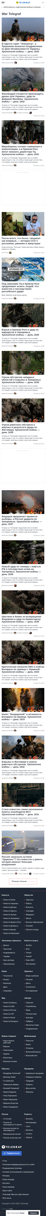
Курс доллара (8, 960)
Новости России (9, 1010)
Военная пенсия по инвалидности (11, 1129)
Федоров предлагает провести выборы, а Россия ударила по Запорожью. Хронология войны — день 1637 (22, 520)
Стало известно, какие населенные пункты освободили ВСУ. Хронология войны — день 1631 (22, 812)
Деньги (6, 945)
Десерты (29, 1130)
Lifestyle (27, 998)
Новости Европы (10, 1003)
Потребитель (31, 1006)
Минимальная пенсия (12, 1134)
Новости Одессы (10, 911)
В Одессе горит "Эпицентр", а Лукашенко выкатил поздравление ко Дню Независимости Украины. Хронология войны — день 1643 (22, 48)
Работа (29, 903)
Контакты (6, 1183)
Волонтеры (7, 1058)
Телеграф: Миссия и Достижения (16, 1194)
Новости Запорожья (11, 918)
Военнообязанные (33, 1052)
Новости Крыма (9, 929)
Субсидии (30, 911)
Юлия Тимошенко (10, 1099)
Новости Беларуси (10, 1021)
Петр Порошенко (10, 1096)
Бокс (28, 949)
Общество (28, 895)
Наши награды (8, 1179)
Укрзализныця (9, 964)
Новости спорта (31, 941)
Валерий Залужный (11, 1088)
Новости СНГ (8, 1014)
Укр (43, 2)
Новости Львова (9, 915)
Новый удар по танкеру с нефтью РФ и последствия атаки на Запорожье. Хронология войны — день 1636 (21, 570)
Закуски (29, 1137)
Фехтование (31, 964)
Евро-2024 (30, 960)
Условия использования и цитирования (18, 1172)
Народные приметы (34, 1077)
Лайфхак (29, 1021)
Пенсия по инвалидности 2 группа (12, 1123)
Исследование (32, 991)
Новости (5, 895)
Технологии (8, 976)
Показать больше (19, 881)
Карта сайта (7, 1190)
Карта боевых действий (8, 1042)
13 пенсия (7, 1119)
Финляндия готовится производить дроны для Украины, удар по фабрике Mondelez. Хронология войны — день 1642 (23, 98)
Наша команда (8, 1187)
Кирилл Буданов (9, 1092)
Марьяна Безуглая (10, 1103)
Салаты (29, 1134)
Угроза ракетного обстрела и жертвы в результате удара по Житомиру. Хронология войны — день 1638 (21, 429)
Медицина (30, 915)
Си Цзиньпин (8, 1081)
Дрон (5, 987)
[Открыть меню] (3, 2)
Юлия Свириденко (10, 1107)
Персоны (6, 1069)
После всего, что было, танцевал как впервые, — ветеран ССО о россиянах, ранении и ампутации (21, 241)
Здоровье (28, 971)
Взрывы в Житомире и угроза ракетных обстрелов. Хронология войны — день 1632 (21, 764)
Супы (28, 1126)
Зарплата (29, 900)
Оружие (6, 1054)
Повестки (29, 1041)
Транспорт (7, 949)
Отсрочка (29, 1048)
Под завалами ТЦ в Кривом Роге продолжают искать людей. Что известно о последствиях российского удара (20, 288)
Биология (7, 983)
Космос (6, 979)
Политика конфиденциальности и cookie (19, 1164)
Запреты (29, 1084)
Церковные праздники (35, 1073)
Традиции (30, 1081)
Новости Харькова (10, 903)
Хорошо (33, 1213)
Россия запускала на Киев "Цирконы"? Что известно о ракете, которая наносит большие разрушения (22, 861)
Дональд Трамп (9, 1077)
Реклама (6, 1176)
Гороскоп (29, 1003)
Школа (28, 918)
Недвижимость (9, 953)
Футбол (29, 945)
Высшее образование (34, 922)
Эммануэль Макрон (11, 1084)
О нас (5, 1161)
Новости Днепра (9, 907)
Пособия (29, 926)
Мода (28, 1010)
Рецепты (28, 1114)
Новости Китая (9, 1018)
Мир (3, 998)
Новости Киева (9, 900)
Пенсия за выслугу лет (12, 1138)
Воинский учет (31, 1055)
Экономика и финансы (11, 941)
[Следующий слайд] (44, 7)
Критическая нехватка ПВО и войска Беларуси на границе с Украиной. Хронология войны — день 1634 (23, 669)
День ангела (31, 1088)
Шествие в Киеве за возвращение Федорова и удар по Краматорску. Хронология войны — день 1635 (21, 619)
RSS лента (7, 1198)
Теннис (29, 953)
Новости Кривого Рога (12, 922)
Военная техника (10, 1061)
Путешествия (31, 1014)
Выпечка (29, 1119)
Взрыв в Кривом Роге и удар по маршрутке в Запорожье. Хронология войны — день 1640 (20, 332)
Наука (4, 971)
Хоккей (28, 956)
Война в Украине (9, 1036)
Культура (29, 1018)
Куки (22, 1213)
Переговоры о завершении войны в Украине (22, 7)
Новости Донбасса (10, 926)
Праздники (29, 1069)
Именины (29, 1092)
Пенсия (5, 1114)
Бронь (28, 1044)
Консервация (31, 1122)
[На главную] (23, 2)
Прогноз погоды (32, 929)
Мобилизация (30, 1036)
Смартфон (7, 991)
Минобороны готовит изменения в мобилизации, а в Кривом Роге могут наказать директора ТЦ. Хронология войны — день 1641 (22, 150)
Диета (28, 983)
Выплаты (29, 907)
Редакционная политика (12, 1168)
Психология (30, 987)
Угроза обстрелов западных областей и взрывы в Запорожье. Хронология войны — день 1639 (21, 380)
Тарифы (6, 956)
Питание (29, 979)
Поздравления (32, 1029)
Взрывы (6, 1046)
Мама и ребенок (32, 976)
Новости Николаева (11, 933)
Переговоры (8, 1050)
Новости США (9, 1006)
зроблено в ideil (7, 1209)
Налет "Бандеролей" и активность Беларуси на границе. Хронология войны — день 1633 (22, 717)
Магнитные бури (32, 1025)
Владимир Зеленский (11, 1073)
